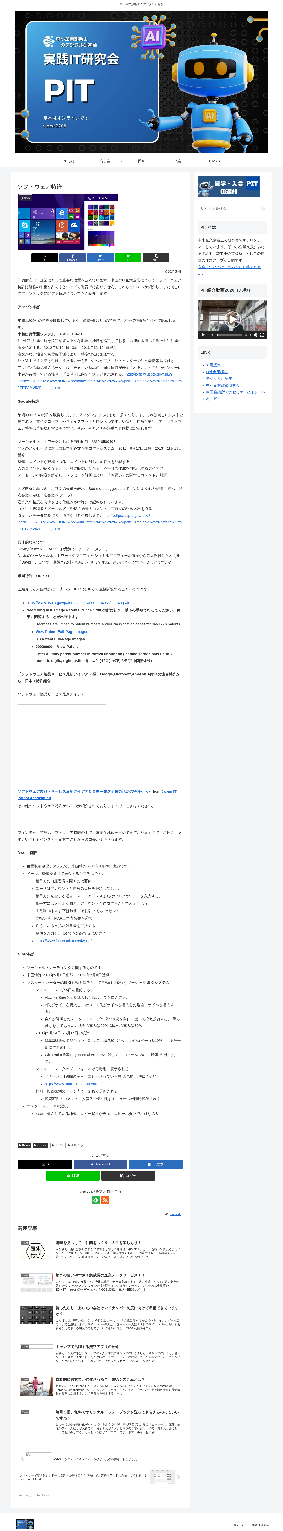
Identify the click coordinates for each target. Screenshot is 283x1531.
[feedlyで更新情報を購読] (96, 1200)
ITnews (26, 1145)
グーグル (59, 1145)
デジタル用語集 (219, 379)
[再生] (203, 335)
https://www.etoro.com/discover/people (77, 1084)
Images (81, 632)
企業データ (77, 1145)
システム (42, 1145)
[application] (232, 319)
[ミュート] (255, 335)
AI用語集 (213, 365)
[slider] (229, 335)
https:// (32, 603)
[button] (156, 257)
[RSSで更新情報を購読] (105, 1200)
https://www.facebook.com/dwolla (63, 941)
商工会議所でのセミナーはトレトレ (236, 392)
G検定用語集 (217, 372)
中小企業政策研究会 (223, 385)
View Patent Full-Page (55, 632)
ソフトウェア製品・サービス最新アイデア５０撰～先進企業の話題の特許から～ (85, 791)
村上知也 (213, 399)
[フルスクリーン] (262, 335)
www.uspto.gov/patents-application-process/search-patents (86, 603)
